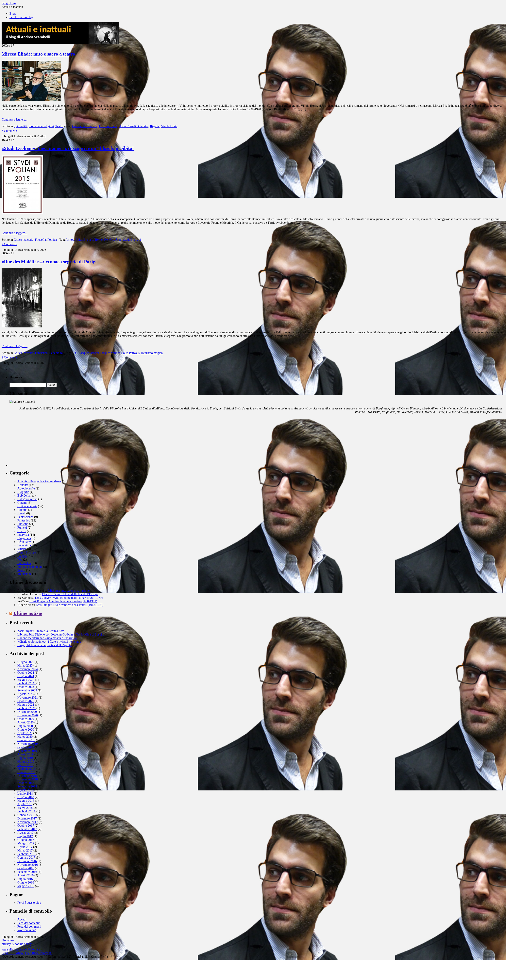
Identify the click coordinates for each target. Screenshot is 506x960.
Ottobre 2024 (25, 672)
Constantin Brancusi (84, 126)
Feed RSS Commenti (38, 953)
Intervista (23, 534)
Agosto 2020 (25, 722)
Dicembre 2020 (27, 711)
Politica (52, 239)
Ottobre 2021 (25, 701)
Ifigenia (155, 126)
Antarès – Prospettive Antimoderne (39, 481)
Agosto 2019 (25, 754)
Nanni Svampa (26, 552)
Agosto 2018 (25, 790)
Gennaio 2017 (26, 857)
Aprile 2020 (24, 733)
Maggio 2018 (25, 800)
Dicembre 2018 (27, 775)
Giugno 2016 (25, 882)
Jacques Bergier (89, 353)
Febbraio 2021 (26, 708)
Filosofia (40, 239)
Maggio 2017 (25, 843)
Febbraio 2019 (26, 768)
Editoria (22, 509)
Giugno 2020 (25, 729)
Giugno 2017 (25, 839)
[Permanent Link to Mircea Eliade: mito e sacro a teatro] (31, 99)
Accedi (21, 919)
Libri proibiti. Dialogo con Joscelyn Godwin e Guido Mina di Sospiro (60, 634)
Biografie (23, 492)
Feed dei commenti (29, 926)
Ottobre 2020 (25, 718)
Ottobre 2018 (25, 783)
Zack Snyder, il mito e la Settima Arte (40, 631)
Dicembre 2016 (27, 861)
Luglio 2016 (25, 879)
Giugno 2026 (25, 662)
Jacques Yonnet (110, 353)
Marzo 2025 (25, 665)
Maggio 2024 (25, 679)
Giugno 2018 (25, 797)
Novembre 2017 (27, 822)
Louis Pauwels (130, 353)
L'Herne (97, 239)
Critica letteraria (23, 239)
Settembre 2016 (27, 871)
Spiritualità (20, 126)
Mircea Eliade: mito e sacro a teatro (38, 54)
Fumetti (22, 527)
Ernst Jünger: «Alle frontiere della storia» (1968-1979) (69, 597)
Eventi (21, 513)
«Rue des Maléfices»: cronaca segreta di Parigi (49, 261)
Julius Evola (83, 239)
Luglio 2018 (25, 793)
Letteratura (56, 353)
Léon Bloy (24, 541)
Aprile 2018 (24, 804)
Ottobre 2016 (25, 868)
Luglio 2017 (25, 836)
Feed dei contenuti (28, 923)
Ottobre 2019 (25, 747)
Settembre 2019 (27, 751)
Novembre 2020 (27, 715)
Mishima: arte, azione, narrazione (69, 590)
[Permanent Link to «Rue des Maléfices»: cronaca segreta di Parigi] (22, 326)
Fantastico (41, 353)
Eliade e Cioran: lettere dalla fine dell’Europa (70, 594)
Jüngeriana (24, 538)
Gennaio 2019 (26, 772)
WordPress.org (26, 930)
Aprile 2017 (24, 847)
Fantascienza (25, 517)
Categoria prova (27, 499)
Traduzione (24, 573)
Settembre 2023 (27, 690)
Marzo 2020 (25, 736)
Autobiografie (26, 488)
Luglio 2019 (25, 758)
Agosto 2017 (25, 832)
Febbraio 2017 (26, 854)
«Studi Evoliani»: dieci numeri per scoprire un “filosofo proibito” (68, 148)
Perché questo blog (21, 17)
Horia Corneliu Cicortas (133, 126)
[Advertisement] (39, 441)
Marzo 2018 (25, 807)
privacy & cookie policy (17, 944)
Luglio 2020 (25, 726)
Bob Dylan (24, 495)
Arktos (69, 239)
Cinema (22, 502)
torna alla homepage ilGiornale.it (22, 949)
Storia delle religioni (41, 126)
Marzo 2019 (25, 765)
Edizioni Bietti (108, 126)
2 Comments (9, 244)
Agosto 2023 (25, 694)
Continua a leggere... (14, 119)
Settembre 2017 (27, 829)
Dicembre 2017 (27, 818)
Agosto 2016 (25, 875)
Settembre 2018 (27, 786)
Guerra (21, 531)
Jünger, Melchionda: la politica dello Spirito (44, 645)
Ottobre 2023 (25, 686)
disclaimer (8, 940)
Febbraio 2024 (26, 683)
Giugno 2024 (25, 676)
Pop (19, 559)
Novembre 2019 (27, 743)
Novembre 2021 (27, 697)
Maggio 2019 (25, 761)
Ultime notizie (27, 613)
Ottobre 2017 (25, 825)
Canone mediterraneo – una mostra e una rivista (47, 638)
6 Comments (9, 130)
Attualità (22, 485)
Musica (21, 549)
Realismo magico (152, 353)
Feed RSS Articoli (13, 953)
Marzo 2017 (25, 850)
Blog (12, 13)
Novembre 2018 (27, 779)
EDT (75, 353)
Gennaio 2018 (26, 815)
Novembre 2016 (27, 864)
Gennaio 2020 (26, 740)
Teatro (59, 126)
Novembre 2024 (27, 669)
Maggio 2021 (25, 704)
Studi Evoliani (132, 239)
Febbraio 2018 (26, 811)
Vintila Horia (169, 126)
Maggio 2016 (25, 886)
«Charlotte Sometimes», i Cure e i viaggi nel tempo (49, 641)
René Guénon (113, 239)
